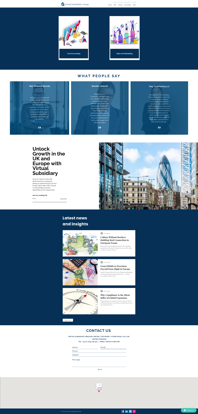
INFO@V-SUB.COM (112, 341)
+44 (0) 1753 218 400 (90, 341)
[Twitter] (130, 411)
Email (34, 198)
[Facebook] (122, 411)
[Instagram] (134, 411)
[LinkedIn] (126, 411)
